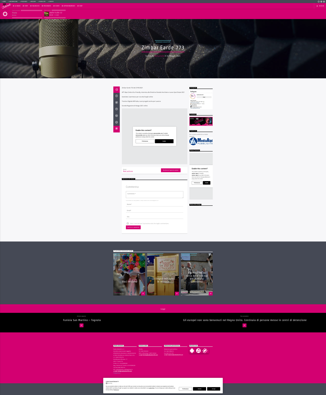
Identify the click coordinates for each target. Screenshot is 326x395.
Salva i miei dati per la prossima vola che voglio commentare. (149, 223)
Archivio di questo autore (170, 170)
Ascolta (321, 6)
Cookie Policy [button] (151, 388)
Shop (80, 6)
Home (4, 1)
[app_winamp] (205, 350)
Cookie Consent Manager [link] (111, 381)
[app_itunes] (199, 350)
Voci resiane (129, 281)
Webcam (33, 1)
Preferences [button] (116, 389)
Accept (213, 388)
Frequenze (24, 1)
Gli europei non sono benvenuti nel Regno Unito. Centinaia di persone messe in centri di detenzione (245, 320)
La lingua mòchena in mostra (163, 280)
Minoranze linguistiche (163, 42)
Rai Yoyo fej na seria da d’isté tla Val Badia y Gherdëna (197, 277)
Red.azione (159, 56)
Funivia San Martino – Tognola (82, 320)
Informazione (14, 1)
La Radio (17, 6)
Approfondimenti (69, 6)
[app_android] (192, 350)
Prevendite (47, 6)
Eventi (57, 6)
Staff (26, 6)
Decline (199, 388)
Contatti (51, 1)
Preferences (185, 388)
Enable (164, 141)
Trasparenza (116, 373)
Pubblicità (42, 1)
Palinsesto (35, 6)
